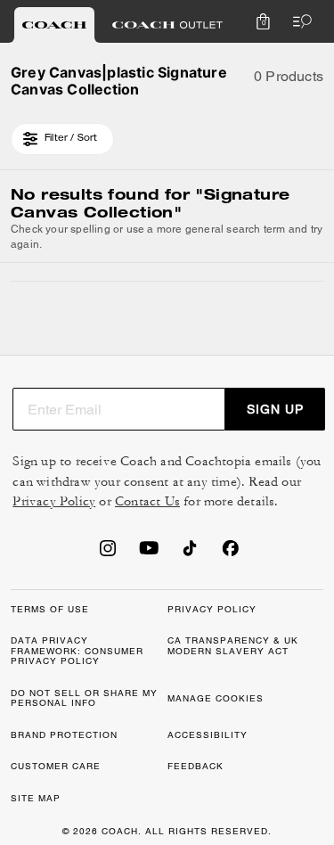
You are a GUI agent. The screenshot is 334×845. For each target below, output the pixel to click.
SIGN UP (275, 409)
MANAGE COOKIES (215, 698)
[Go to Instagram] (107, 553)
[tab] (54, 25)
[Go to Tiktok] (189, 553)
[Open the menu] (298, 21)
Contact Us (147, 501)
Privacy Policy (53, 501)
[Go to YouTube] (148, 553)
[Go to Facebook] (230, 553)
